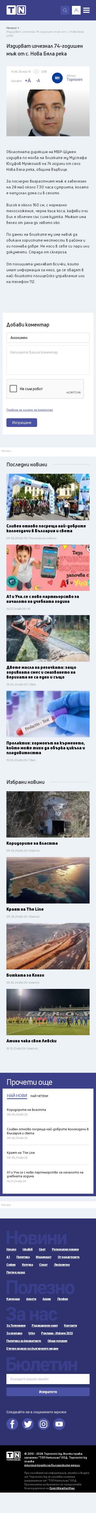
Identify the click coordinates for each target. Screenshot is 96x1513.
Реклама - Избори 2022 (57, 1333)
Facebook (12, 1424)
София (11, 1265)
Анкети (31, 1299)
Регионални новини (65, 1249)
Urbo (31, 1333)
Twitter (28, 1424)
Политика (22, 1257)
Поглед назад (15, 1272)
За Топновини (15, 1325)
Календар (13, 1299)
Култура (27, 1265)
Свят (42, 1249)
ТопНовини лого (16, 10)
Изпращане (21, 422)
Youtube (59, 1424)
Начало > (12, 28)
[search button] (65, 10)
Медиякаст (43, 1257)
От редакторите (69, 1257)
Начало (11, 1249)
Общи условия (57, 1341)
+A (28, 80)
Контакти (70, 1325)
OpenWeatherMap (62, 1488)
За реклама (14, 1333)
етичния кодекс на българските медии (52, 1465)
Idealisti (28, 1249)
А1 (8, 1257)
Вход (76, 10)
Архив (46, 1299)
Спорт (43, 1265)
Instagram (43, 1424)
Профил (62, 1299)
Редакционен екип (45, 1325)
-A (38, 80)
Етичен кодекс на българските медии (32, 1348)
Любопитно (62, 1265)
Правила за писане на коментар (29, 410)
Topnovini (13, 1456)
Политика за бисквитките (23, 1341)
